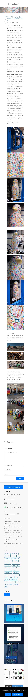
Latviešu (18, 567)
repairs (6, 579)
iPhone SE (13, 563)
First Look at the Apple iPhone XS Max (12, 547)
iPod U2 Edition (16, 565)
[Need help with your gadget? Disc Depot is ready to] (14, 674)
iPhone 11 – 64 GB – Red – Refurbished (13, 534)
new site (12, 574)
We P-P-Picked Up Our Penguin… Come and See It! (15, 18)
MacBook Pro (8, 572)
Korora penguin (10, 93)
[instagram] (8, 594)
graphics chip (16, 558)
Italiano (12, 567)
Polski (6, 577)
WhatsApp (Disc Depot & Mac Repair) (14, 507)
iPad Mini (15, 560)
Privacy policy (17, 694)
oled (17, 574)
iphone (6, 563)
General (16, 22)
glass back (7, 558)
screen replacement (9, 581)
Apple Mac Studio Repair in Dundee (12, 521)
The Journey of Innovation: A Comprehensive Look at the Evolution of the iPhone (13, 527)
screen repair (14, 579)
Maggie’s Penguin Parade (12, 30)
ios (6, 560)
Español (13, 556)
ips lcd (6, 567)
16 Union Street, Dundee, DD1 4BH (11, 496)
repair (17, 577)
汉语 (6, 586)
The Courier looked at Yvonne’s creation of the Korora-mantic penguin (15, 73)
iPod (19, 563)
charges (7, 553)
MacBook (13, 570)
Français (19, 556)
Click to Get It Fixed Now (13, 487)
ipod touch (7, 565)
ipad (10, 560)
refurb (11, 577)
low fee (7, 570)
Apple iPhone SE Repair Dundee (11, 523)
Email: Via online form (12, 503)
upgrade (16, 584)
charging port (14, 553)
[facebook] (5, 594)
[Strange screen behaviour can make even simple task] (14, 654)
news (6, 574)
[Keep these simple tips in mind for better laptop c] (14, 634)
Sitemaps (19, 581)
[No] (26, 692)
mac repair (16, 572)
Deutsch (7, 556)
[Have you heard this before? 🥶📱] (14, 613)
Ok (8, 694)
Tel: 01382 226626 (10, 500)
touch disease (8, 584)
